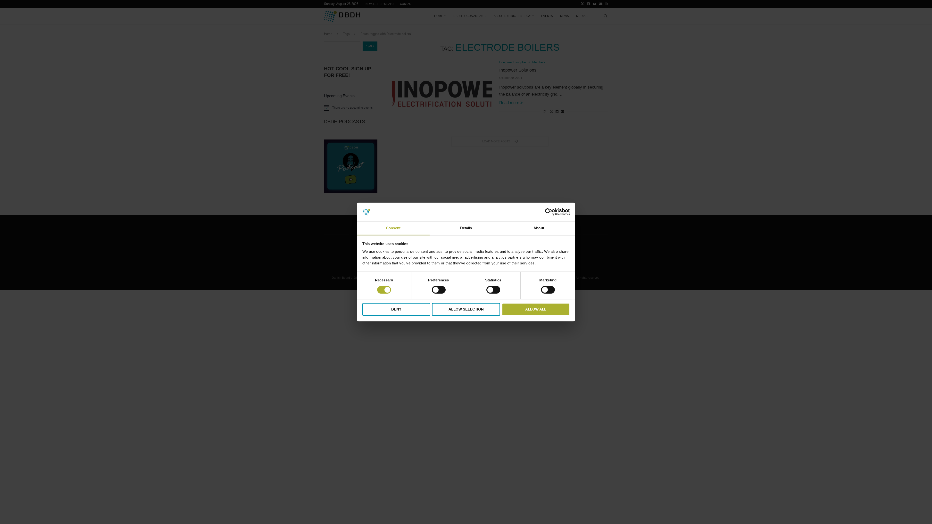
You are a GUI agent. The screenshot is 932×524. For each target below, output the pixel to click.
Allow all (535, 309)
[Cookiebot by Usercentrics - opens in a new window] (548, 212)
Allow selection (466, 309)
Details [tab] (466, 228)
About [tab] (538, 228)
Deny (396, 309)
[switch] (439, 290)
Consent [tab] (393, 228)
